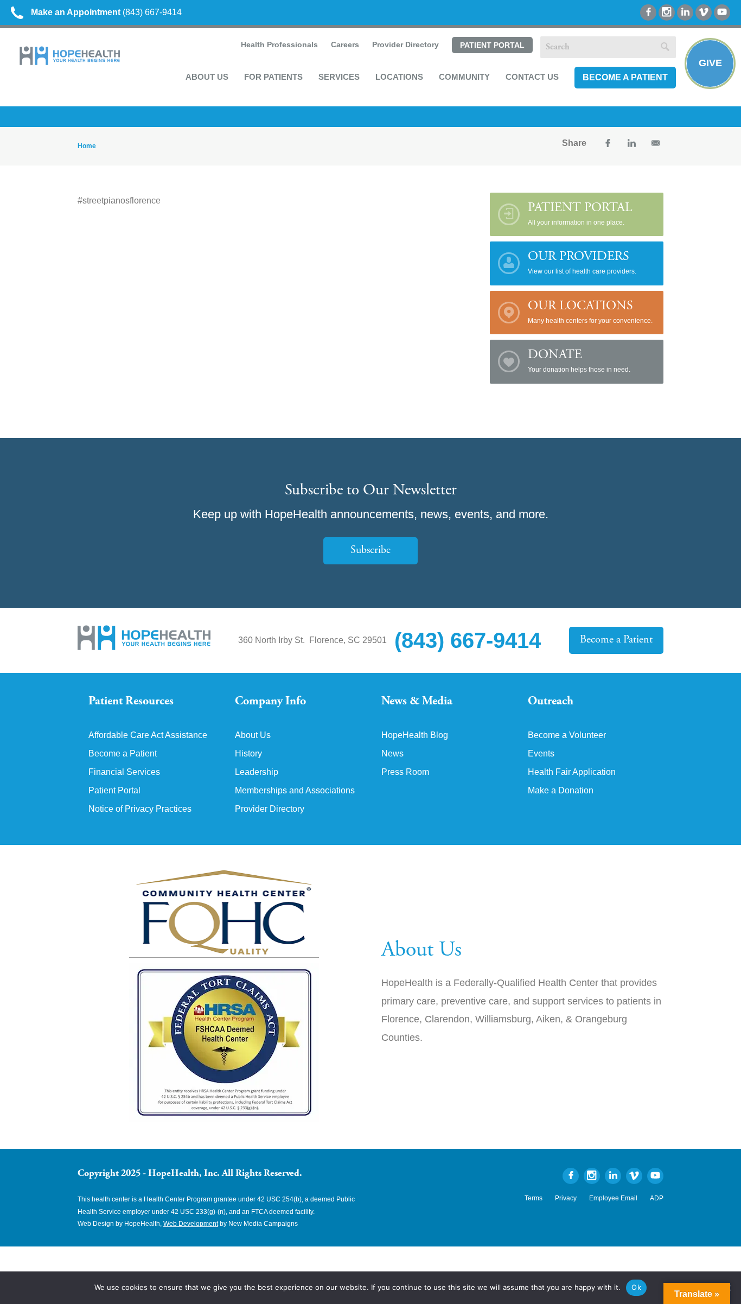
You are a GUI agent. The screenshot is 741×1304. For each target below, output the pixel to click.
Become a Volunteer (567, 735)
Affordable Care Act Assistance (147, 735)
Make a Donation (560, 790)
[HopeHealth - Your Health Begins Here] (70, 62)
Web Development (190, 1223)
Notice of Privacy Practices (139, 809)
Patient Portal (492, 45)
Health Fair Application (572, 772)
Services (339, 76)
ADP (656, 1198)
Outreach (550, 702)
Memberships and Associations (295, 790)
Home (87, 146)
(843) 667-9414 (106, 12)
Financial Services (124, 772)
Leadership (256, 772)
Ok (636, 1287)
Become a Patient (625, 77)
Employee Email (613, 1198)
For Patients (273, 76)
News (392, 753)
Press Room (405, 772)
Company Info (270, 702)
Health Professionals (279, 44)
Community (464, 76)
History (248, 753)
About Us (207, 76)
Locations (399, 76)
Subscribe (370, 550)
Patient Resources (131, 702)
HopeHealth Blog (414, 735)
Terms (533, 1198)
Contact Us (532, 76)
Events (541, 753)
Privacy (566, 1198)
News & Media (416, 702)
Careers (345, 44)
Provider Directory (405, 44)
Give (710, 63)
